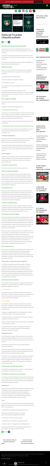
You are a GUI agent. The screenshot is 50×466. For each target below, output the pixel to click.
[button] (42, 22)
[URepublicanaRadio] (8, 7)
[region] (42, 22)
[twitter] (27, 10)
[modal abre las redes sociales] (9, 42)
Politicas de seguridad (5, 458)
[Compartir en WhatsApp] (4, 42)
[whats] (16, 10)
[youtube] (30, 10)
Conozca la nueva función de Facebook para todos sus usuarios (27, 441)
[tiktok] (34, 10)
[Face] (19, 10)
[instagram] (23, 10)
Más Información (38, 1)
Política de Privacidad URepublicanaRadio (11, 36)
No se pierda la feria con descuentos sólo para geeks (8, 441)
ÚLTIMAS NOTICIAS (41, 69)
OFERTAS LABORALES (41, 67)
